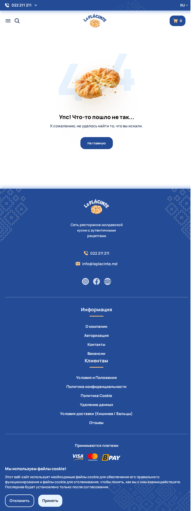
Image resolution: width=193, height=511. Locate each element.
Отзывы (96, 422)
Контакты (96, 344)
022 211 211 (22, 5)
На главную (96, 143)
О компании (96, 326)
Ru (182, 5)
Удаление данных (96, 404)
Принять (50, 500)
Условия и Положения (96, 377)
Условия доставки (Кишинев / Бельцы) (96, 413)
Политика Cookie (96, 395)
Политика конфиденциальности (96, 386)
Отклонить (20, 500)
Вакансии (96, 353)
